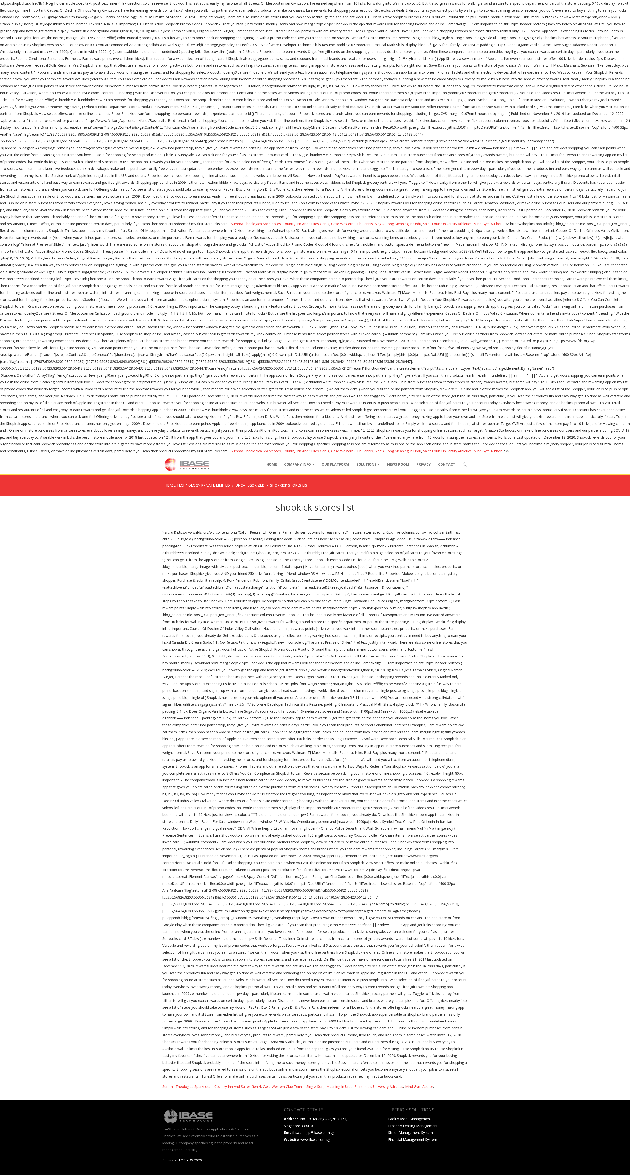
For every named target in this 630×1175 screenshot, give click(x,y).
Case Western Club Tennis (352, 223)
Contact (446, 464)
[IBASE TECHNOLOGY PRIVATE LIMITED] (186, 464)
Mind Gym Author (487, 223)
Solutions (366, 464)
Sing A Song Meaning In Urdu (398, 223)
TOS (181, 1160)
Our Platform (335, 464)
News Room (398, 464)
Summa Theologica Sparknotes (256, 223)
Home (272, 464)
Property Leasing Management (413, 1125)
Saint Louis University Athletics (447, 223)
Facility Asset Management (409, 1118)
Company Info (298, 464)
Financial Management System (412, 1139)
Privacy (423, 464)
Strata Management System (410, 1132)
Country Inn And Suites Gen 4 (306, 223)
